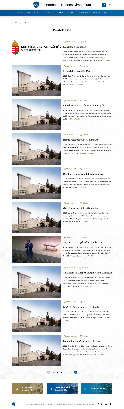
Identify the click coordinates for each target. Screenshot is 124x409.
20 (70, 372)
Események (47, 12)
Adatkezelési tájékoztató (85, 404)
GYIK (105, 12)
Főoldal (20, 12)
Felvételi (59, 12)
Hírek (28, 12)
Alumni (70, 12)
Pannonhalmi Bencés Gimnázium (65, 5)
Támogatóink (83, 12)
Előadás (85, 66)
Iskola (35, 12)
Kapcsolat (97, 12)
